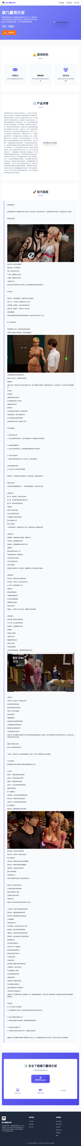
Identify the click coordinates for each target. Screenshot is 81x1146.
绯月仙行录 (58, 1130)
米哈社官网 (58, 1124)
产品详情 (61, 2)
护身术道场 (58, 1121)
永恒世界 (58, 1127)
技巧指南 (69, 2)
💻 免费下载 (10, 32)
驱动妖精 (58, 1132)
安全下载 (76, 2)
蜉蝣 (57, 1135)
